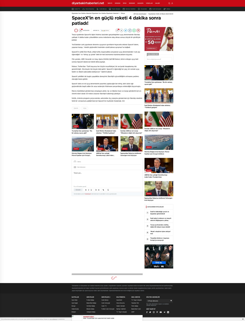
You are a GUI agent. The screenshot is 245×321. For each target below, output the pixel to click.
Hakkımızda (75, 309)
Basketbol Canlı (136, 309)
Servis (110, 3)
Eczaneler (144, 9)
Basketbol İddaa (91, 303)
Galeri (157, 3)
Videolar (149, 3)
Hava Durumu (90, 9)
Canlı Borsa (103, 9)
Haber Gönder (120, 306)
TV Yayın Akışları (121, 312)
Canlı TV (77, 9)
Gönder (78, 190)
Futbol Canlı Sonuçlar (107, 309)
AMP (132, 312)
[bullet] (98, 190)
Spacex (76, 108)
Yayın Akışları (116, 9)
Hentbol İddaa (91, 306)
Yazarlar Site (135, 303)
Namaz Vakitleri (130, 9)
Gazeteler (119, 300)
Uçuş (84, 108)
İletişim (74, 312)
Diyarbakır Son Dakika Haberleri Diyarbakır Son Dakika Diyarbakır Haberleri (95, 13)
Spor (124, 3)
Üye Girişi (74, 300)
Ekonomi (132, 3)
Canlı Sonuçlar (156, 9)
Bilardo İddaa (90, 309)
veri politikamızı (53, 319)
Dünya (123, 13)
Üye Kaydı (75, 303)
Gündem (117, 3)
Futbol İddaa (90, 300)
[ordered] (96, 190)
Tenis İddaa (134, 306)
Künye (73, 306)
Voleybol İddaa (91, 312)
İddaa (168, 9)
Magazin (140, 3)
